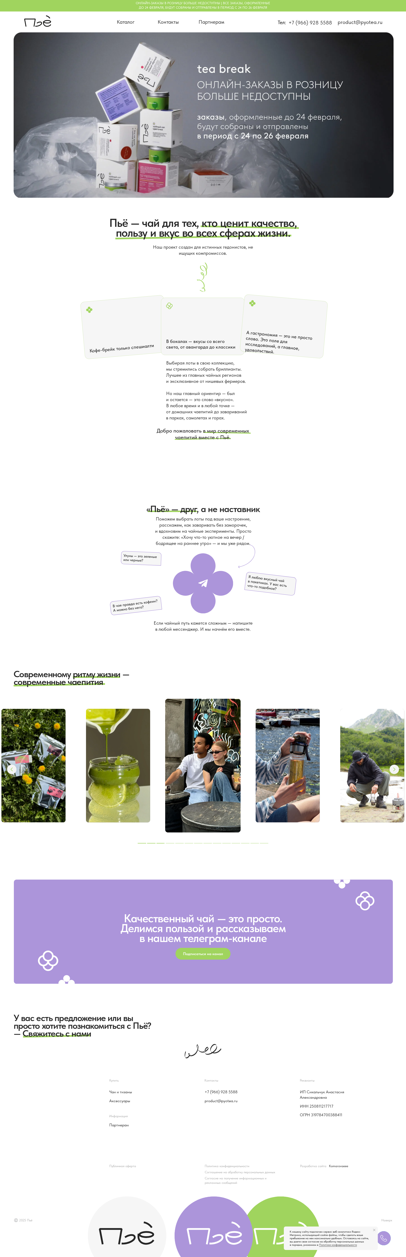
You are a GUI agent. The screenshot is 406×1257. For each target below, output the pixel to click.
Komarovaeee (338, 1166)
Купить (114, 1080)
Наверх (386, 1220)
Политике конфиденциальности (338, 1244)
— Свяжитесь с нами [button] (52, 1033)
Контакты (168, 22)
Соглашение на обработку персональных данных (240, 1172)
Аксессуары (119, 1100)
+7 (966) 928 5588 (310, 22)
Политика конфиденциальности (227, 1166)
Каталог (126, 22)
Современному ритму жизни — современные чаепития (71, 677)
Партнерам (211, 22)
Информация (118, 1116)
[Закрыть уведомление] (374, 1230)
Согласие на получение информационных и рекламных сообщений (235, 1180)
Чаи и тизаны (120, 1092)
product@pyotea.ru (360, 22)
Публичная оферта (122, 1166)
